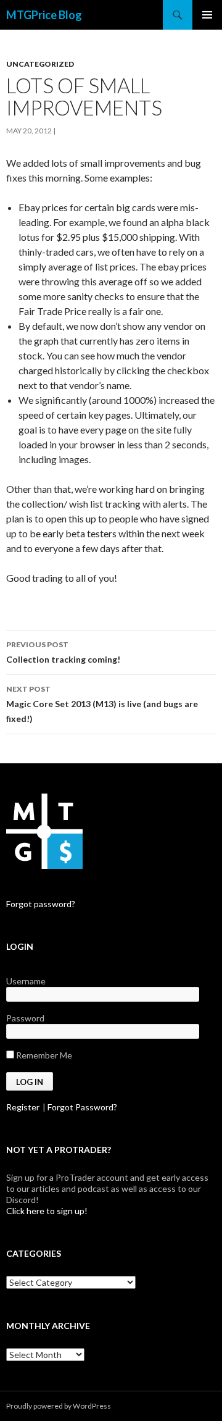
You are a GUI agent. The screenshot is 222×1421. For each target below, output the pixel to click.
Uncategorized (40, 64)
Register (22, 1107)
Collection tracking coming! (63, 652)
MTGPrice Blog (44, 15)
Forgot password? (40, 904)
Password (25, 1018)
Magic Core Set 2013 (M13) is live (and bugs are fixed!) (102, 704)
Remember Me (43, 1055)
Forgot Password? (82, 1107)
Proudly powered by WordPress (58, 1406)
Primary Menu (207, 15)
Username (26, 981)
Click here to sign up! (47, 1210)
